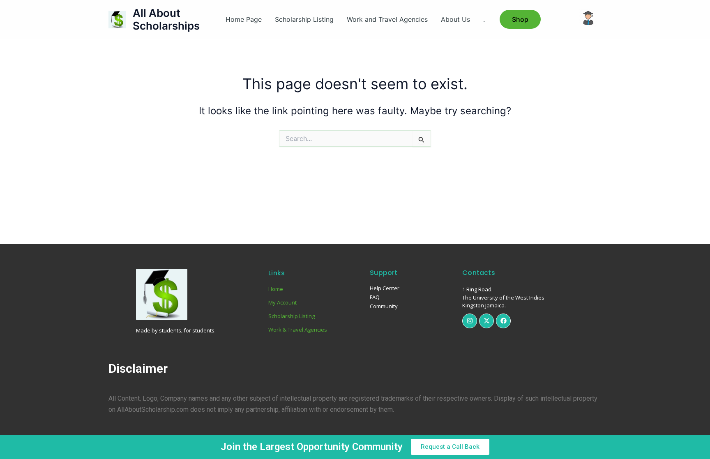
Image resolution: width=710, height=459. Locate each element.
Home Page (244, 19)
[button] (520, 19)
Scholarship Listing (304, 19)
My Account (282, 302)
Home (275, 289)
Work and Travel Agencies (387, 19)
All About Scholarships (166, 19)
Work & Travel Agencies (297, 329)
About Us (455, 19)
